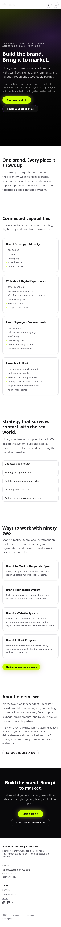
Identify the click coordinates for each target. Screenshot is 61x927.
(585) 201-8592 (9, 873)
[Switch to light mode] (49, 5)
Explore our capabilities (20, 108)
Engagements (9, 894)
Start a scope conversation (30, 822)
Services (6, 889)
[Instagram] (3, 902)
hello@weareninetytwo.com (16, 869)
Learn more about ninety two (20, 752)
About (5, 898)
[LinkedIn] (8, 902)
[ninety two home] (8, 4)
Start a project (15, 100)
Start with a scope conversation (21, 667)
